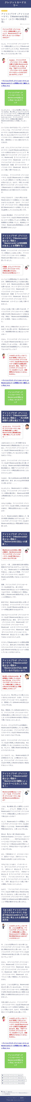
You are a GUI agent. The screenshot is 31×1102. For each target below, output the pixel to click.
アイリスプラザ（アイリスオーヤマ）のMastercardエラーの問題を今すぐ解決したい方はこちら (15, 83)
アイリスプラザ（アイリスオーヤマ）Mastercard (12, 1075)
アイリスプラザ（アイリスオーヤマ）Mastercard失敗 (13, 1083)
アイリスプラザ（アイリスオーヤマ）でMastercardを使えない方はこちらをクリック (15, 97)
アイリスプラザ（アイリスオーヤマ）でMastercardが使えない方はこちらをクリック (15, 397)
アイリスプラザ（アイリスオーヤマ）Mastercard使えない (14, 1080)
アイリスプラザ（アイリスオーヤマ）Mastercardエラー (14, 1077)
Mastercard (4, 10)
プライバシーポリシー (12, 1097)
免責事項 (22, 1097)
